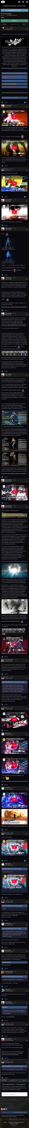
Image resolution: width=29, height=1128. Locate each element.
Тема (5, 1122)
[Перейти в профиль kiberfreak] (2, 733)
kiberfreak (8, 733)
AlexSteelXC (8, 105)
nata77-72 (8, 989)
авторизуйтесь (19, 1088)
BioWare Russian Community (14, 6)
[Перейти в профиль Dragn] (2, 28)
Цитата (6, 102)
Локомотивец (9, 659)
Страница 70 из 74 (14, 24)
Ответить (14, 20)
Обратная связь (14, 1123)
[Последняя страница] (27, 24)
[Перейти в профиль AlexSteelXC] (2, 106)
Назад (4, 24)
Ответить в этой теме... (10, 1094)
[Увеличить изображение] (14, 41)
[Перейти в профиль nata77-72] (2, 990)
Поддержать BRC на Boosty (14, 10)
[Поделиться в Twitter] (4, 1109)
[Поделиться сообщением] (26, 29)
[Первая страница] (2, 24)
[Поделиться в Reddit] (2, 1109)
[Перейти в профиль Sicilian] (2, 169)
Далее (24, 24)
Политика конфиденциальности (16, 1122)
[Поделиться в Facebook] (6, 1109)
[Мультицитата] (2, 102)
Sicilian (15, 868)
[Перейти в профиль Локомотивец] (2, 660)
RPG (16, 15)
